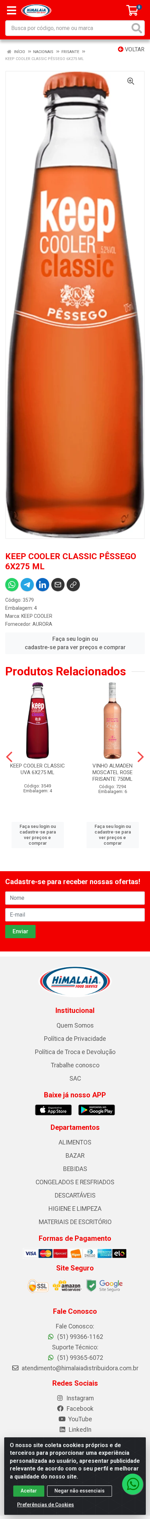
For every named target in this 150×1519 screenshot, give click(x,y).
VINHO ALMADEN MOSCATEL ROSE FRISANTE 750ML (112, 772)
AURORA (42, 624)
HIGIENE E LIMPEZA (75, 1208)
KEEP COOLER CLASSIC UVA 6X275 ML (37, 769)
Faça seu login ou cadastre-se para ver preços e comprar (75, 643)
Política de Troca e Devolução (75, 1052)
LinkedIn (79, 1429)
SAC (75, 1078)
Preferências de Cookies (45, 1504)
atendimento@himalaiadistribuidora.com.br (80, 1368)
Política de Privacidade (75, 1038)
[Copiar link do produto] (73, 584)
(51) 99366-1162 (79, 1336)
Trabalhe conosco (75, 1065)
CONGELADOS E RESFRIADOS (75, 1182)
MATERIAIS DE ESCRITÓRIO (75, 1221)
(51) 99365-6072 (79, 1357)
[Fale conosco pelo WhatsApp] (132, 1484)
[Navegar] (9, 757)
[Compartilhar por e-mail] (58, 584)
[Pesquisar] (136, 28)
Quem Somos (75, 1025)
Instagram (79, 1398)
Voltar (133, 49)
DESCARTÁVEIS (75, 1195)
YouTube (79, 1419)
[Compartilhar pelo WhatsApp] (11, 584)
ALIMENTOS (75, 1142)
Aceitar (29, 1491)
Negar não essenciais (79, 1491)
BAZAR (75, 1155)
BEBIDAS (75, 1168)
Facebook (79, 1408)
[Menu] (11, 10)
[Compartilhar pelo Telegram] (27, 584)
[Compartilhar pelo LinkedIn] (42, 584)
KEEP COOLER (36, 616)
